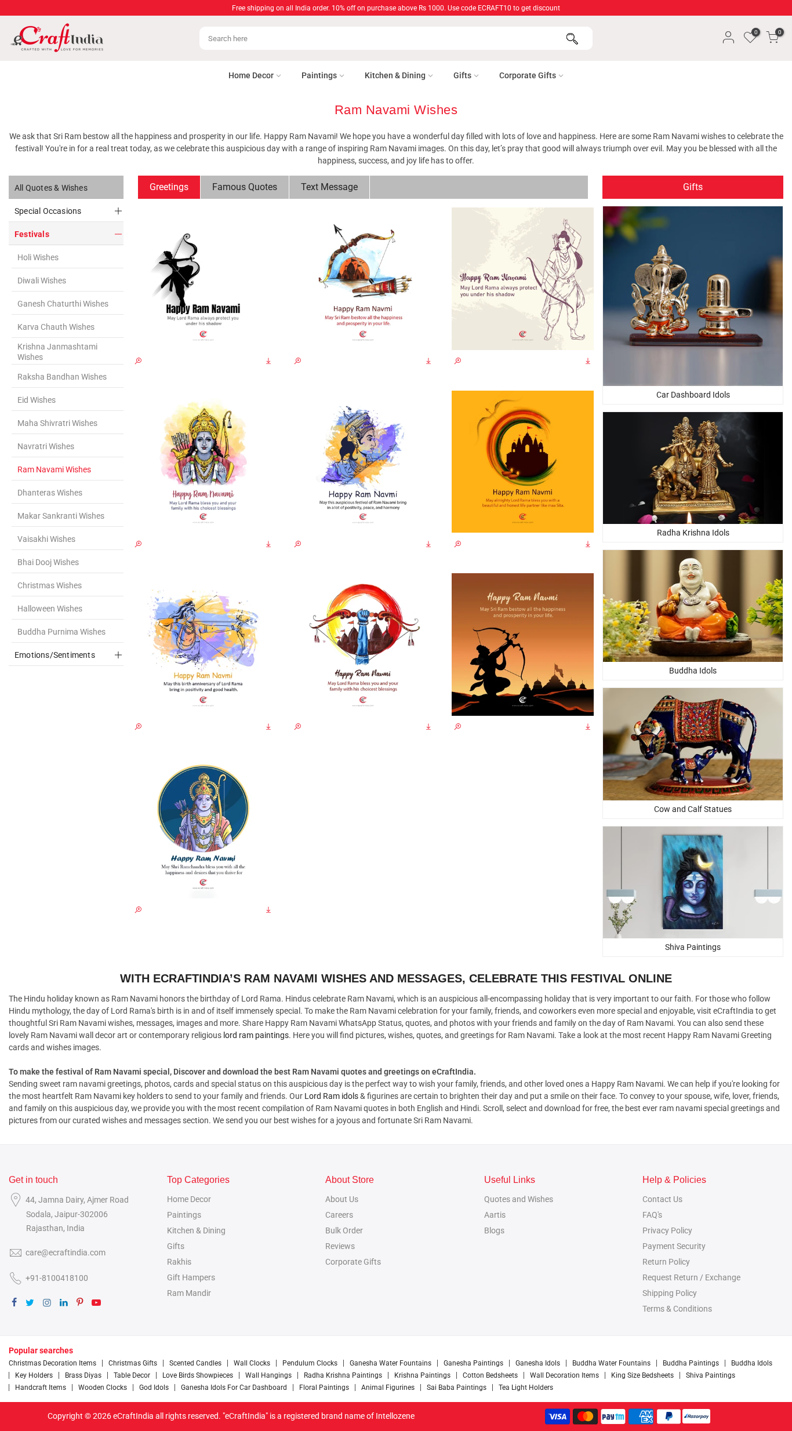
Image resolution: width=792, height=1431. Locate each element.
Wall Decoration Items (564, 1375)
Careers (339, 1214)
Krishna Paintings (422, 1375)
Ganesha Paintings (473, 1363)
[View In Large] (138, 361)
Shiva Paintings (710, 1375)
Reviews (340, 1246)
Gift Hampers (191, 1277)
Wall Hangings (268, 1375)
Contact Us (662, 1199)
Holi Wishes (38, 257)
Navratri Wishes (45, 446)
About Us (341, 1199)
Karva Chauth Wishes (56, 327)
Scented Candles (195, 1363)
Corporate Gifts (527, 75)
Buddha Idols (751, 1363)
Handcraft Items (40, 1387)
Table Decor (132, 1375)
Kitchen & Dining (395, 75)
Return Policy (666, 1261)
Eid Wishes (36, 400)
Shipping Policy (669, 1293)
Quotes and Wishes (518, 1199)
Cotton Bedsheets (490, 1375)
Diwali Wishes (41, 280)
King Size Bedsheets (642, 1375)
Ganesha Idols (537, 1363)
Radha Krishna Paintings (343, 1375)
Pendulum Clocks (309, 1363)
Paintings (319, 75)
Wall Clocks (252, 1363)
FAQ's (652, 1214)
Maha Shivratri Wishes (57, 423)
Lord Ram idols (331, 1096)
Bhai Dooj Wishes (48, 562)
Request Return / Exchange (691, 1277)
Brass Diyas (83, 1375)
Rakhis (179, 1261)
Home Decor (251, 75)
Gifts (462, 75)
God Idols (154, 1387)
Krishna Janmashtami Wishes (57, 352)
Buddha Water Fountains (611, 1363)
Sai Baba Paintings (456, 1387)
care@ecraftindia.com (66, 1252)
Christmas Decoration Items (52, 1363)
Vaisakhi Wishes (46, 539)
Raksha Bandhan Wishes (62, 376)
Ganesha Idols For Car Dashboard (234, 1387)
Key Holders (34, 1375)
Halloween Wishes (49, 608)
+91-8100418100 (57, 1278)
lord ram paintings (256, 1035)
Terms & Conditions (677, 1308)
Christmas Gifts (132, 1363)
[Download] (268, 361)
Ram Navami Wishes (54, 469)
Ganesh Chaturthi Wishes (62, 303)
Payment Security (674, 1246)
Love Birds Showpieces (197, 1375)
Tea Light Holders (526, 1387)
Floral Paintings (324, 1387)
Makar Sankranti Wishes (60, 515)
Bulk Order (344, 1230)
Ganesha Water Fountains (390, 1363)
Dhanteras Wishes (49, 492)
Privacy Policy (667, 1230)
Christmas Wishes (49, 585)
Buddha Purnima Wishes (61, 631)
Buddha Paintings (691, 1363)
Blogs (494, 1230)
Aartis (495, 1214)
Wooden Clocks (102, 1387)
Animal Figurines (388, 1387)
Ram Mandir (189, 1293)
